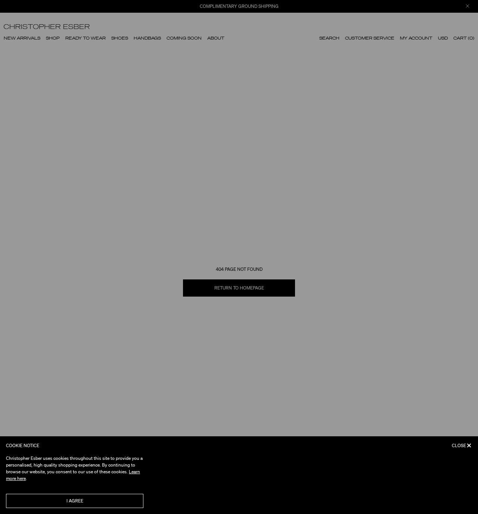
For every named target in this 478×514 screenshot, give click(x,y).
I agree (74, 501)
